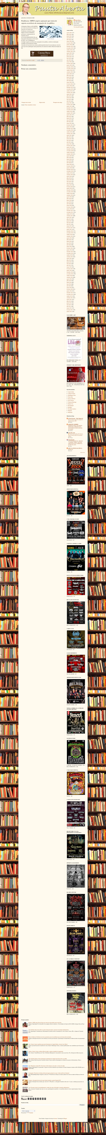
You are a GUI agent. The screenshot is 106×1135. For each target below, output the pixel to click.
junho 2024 (69, 77)
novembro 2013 (70, 294)
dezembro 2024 (70, 67)
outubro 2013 (69, 296)
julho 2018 (69, 198)
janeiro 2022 (69, 126)
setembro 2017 (70, 215)
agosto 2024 (69, 73)
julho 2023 (69, 96)
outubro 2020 (69, 152)
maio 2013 (69, 304)
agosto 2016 (69, 238)
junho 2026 (69, 36)
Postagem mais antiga (57, 102)
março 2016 (69, 246)
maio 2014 (69, 284)
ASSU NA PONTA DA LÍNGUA (75, 448)
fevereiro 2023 (70, 104)
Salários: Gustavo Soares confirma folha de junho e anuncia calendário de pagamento (45, 1051)
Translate (31, 1112)
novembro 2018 (70, 191)
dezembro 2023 (70, 87)
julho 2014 (69, 280)
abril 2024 (69, 80)
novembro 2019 (70, 171)
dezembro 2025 (70, 46)
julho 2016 (69, 239)
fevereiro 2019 (70, 186)
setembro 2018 (70, 195)
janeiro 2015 (69, 270)
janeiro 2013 (69, 311)
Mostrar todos (82, 452)
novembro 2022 (70, 109)
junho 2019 (69, 179)
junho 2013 (69, 303)
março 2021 (69, 144)
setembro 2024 (70, 72)
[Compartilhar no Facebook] (42, 60)
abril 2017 (69, 224)
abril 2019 (69, 183)
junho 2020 (69, 159)
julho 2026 (69, 34)
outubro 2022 (69, 111)
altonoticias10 (71, 440)
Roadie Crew (70, 403)
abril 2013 (69, 306)
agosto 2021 (69, 135)
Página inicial (42, 102)
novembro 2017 (70, 212)
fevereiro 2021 (70, 145)
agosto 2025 (69, 53)
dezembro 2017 (70, 210)
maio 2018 (69, 202)
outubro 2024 (69, 70)
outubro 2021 (69, 132)
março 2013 (69, 308)
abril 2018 (69, 203)
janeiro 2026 (69, 44)
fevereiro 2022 (70, 125)
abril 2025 (69, 60)
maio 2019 (69, 181)
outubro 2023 (69, 90)
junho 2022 (69, 118)
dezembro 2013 (70, 292)
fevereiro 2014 (70, 289)
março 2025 (69, 61)
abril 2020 (69, 162)
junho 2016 (69, 241)
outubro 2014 (69, 275)
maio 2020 (69, 161)
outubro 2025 (69, 49)
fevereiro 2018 (70, 207)
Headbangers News (72, 395)
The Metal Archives (72, 409)
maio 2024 (69, 78)
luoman (55, 1118)
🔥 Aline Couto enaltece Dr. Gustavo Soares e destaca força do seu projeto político (75, 435)
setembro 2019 (70, 174)
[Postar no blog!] (39, 60)
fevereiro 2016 (70, 248)
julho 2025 (69, 55)
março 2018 (69, 205)
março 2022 (69, 123)
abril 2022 (69, 121)
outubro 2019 (69, 173)
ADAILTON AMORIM (73, 424)
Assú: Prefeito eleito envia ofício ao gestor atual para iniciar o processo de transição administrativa (48, 1029)
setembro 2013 (70, 297)
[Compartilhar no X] (40, 60)
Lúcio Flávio (78, 20)
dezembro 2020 (70, 149)
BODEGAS (70, 449)
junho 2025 (69, 56)
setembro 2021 (70, 133)
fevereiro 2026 (70, 43)
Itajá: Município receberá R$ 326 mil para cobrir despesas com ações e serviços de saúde (46, 1066)
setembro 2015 (70, 256)
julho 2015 (69, 260)
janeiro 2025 (69, 65)
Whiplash (70, 410)
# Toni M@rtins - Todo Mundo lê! (75, 418)
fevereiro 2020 (70, 166)
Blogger (65, 1118)
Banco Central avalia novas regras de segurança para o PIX (75, 420)
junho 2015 (69, 262)
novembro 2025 (70, 48)
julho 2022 (69, 116)
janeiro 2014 (69, 291)
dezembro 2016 (70, 231)
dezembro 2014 (70, 272)
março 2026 (69, 41)
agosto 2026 (69, 32)
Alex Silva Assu (71, 432)
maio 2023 (69, 99)
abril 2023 (69, 101)
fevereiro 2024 (70, 84)
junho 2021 (69, 138)
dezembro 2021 (70, 128)
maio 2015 (69, 263)
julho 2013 (69, 301)
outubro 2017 (69, 214)
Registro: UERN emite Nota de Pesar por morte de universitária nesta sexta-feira (44, 1022)
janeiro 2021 (69, 147)
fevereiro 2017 (70, 227)
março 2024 (69, 82)
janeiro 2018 (69, 209)
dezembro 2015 (70, 251)
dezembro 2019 (70, 169)
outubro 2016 (69, 234)
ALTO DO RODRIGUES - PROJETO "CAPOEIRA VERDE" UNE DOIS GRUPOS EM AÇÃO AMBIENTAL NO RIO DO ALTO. (75, 442)
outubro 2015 (69, 255)
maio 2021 (69, 140)
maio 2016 (69, 243)
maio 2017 (69, 222)
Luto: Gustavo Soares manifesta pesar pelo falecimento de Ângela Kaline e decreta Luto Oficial (47, 1044)
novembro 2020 (70, 150)
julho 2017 (69, 219)
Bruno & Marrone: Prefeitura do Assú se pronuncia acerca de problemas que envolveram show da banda (49, 1037)
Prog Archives (71, 400)
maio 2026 (69, 37)
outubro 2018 (69, 193)
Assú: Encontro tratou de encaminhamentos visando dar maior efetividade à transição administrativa (48, 1087)
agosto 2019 (69, 176)
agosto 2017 (69, 217)
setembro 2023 (70, 92)
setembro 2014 (70, 277)
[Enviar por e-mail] (38, 60)
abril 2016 (69, 244)
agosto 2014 (69, 279)
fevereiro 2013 (70, 309)
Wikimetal (70, 412)
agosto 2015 (69, 258)
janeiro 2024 (69, 85)
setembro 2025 (70, 51)
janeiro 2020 (69, 167)
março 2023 (69, 102)
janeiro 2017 (69, 229)
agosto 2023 (69, 94)
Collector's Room (71, 393)
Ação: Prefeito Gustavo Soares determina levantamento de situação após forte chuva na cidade (47, 1058)
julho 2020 (69, 157)
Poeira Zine (70, 397)
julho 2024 (69, 75)
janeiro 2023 (69, 106)
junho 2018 (69, 200)
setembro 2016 (70, 236)
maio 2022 (69, 120)
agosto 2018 (69, 197)
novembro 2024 (70, 68)
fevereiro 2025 (70, 63)
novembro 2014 (70, 273)
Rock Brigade (71, 405)
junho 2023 (69, 97)
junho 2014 (69, 282)
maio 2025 (69, 58)
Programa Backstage (72, 402)
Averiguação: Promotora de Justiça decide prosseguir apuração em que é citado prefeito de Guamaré (48, 1073)
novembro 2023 (70, 89)
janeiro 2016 (69, 250)
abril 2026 (69, 39)
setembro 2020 (70, 154)
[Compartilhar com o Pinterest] (43, 60)
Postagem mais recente (26, 102)
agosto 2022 (69, 114)
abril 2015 (69, 265)
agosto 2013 (69, 299)
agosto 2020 (69, 155)
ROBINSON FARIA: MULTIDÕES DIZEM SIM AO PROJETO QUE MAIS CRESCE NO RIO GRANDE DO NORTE (75, 427)
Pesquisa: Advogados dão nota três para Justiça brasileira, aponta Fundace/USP (44, 1080)
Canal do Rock (71, 392)
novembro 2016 (70, 232)
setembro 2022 (70, 113)
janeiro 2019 (69, 188)
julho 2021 (69, 137)
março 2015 (69, 267)
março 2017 (69, 226)
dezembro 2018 (70, 190)
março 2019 (69, 185)
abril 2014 (69, 285)
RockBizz (70, 407)
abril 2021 (69, 142)
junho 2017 (69, 221)
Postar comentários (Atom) (30, 105)
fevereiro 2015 (70, 268)
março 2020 (69, 164)
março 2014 (69, 287)
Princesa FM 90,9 (71, 398)
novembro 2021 (70, 130)
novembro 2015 (70, 253)
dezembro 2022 (70, 108)
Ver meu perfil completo (79, 27)
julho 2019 (69, 178)
